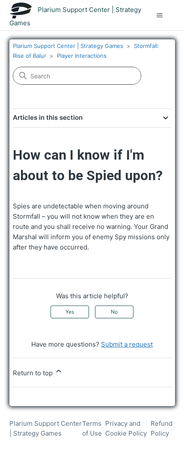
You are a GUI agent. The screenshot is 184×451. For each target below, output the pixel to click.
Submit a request (127, 344)
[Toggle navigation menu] (160, 15)
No (114, 312)
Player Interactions (82, 55)
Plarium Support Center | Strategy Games (68, 45)
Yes (69, 312)
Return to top (33, 373)
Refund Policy (161, 428)
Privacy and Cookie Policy (126, 428)
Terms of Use (92, 428)
